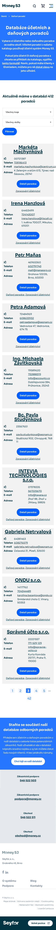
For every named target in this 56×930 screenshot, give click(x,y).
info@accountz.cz (39, 378)
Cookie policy (47, 901)
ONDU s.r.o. (28, 580)
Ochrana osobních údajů (28, 901)
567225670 (35, 491)
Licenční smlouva (46, 908)
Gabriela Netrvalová (28, 532)
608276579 (21, 542)
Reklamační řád (26, 905)
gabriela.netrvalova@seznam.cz (33, 546)
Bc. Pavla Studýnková (28, 417)
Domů (4, 16)
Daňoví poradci (18, 16)
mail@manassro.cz (39, 270)
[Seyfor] (11, 923)
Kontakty (36, 885)
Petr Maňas (28, 255)
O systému (9, 880)
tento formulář (11, 63)
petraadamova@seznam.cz (36, 322)
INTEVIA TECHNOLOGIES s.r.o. (28, 475)
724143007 (28, 214)
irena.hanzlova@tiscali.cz (37, 218)
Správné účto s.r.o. (28, 632)
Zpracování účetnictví (28, 191)
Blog (33, 880)
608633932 (27, 318)
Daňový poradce (15, 294)
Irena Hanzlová (28, 203)
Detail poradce (28, 183)
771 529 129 (35, 643)
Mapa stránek (9, 901)
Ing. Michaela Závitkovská (28, 361)
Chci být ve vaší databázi (28, 761)
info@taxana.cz (37, 495)
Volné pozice (38, 923)
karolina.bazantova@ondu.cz (34, 595)
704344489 (24, 591)
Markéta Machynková (28, 149)
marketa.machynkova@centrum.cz (35, 166)
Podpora (8, 885)
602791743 (34, 266)
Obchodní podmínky (44, 905)
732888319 (34, 374)
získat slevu (43, 67)
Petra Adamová (28, 307)
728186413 (20, 162)
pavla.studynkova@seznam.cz (34, 434)
